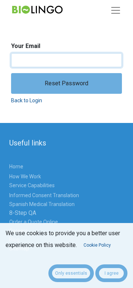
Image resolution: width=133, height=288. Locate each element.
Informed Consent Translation (44, 195)
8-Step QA (22, 212)
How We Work (25, 176)
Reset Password (66, 83)
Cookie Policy (97, 245)
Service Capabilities (32, 185)
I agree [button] (112, 273)
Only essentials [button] (71, 273)
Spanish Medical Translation (42, 204)
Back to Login (26, 100)
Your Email (25, 45)
